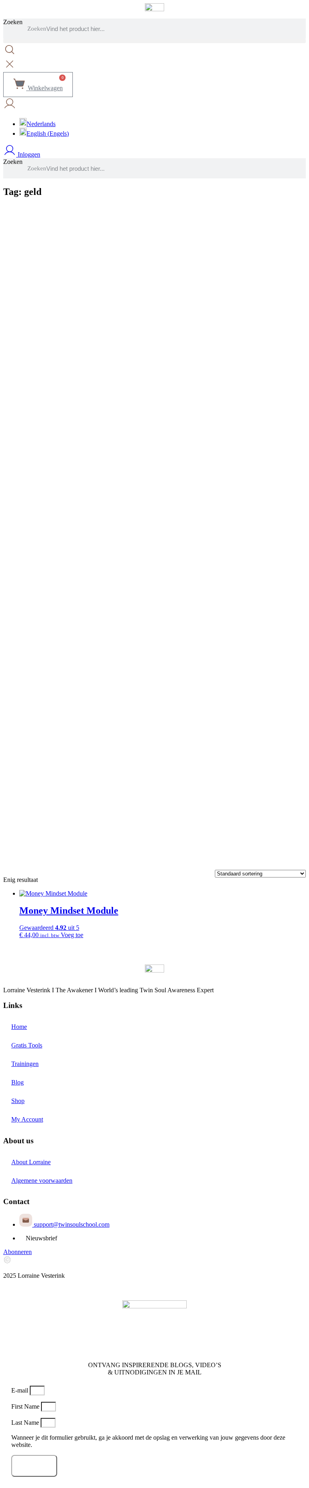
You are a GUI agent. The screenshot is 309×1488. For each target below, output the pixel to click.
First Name (26, 1406)
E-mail (20, 1390)
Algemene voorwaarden (41, 1180)
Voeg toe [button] (72, 934)
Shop (18, 1100)
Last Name (26, 1422)
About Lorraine (31, 1162)
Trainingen (25, 1063)
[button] (154, 41)
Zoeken (13, 22)
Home (19, 1026)
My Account (27, 1119)
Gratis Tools (26, 1045)
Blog (17, 1082)
